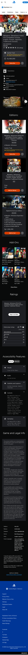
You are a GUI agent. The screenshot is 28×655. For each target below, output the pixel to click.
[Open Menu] (2, 2)
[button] (10, 82)
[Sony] (24, 654)
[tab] (11, 361)
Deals (16, 12)
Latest (3, 12)
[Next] (25, 101)
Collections (10, 12)
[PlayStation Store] (7, 7)
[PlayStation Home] (14, 2)
